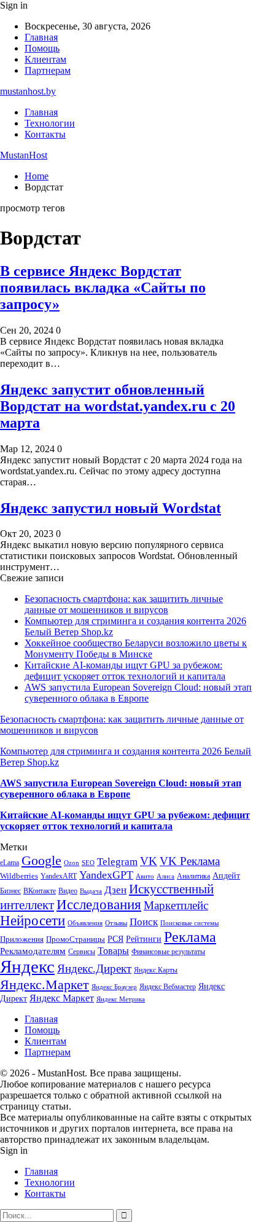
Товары (113, 951)
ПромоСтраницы (75, 939)
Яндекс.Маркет (44, 984)
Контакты (45, 134)
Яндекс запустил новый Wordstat (110, 508)
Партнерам (48, 70)
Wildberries (19, 876)
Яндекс (27, 966)
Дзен (115, 890)
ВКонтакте (39, 891)
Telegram (117, 862)
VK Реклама (190, 861)
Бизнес (10, 891)
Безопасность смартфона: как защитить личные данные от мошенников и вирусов (124, 604)
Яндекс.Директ (94, 968)
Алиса (165, 876)
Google (41, 860)
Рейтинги (144, 939)
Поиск (144, 922)
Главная (41, 37)
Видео (67, 891)
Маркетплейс (176, 905)
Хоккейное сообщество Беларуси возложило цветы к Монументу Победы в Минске (136, 648)
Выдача (91, 891)
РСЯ (115, 939)
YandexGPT (106, 875)
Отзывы (116, 923)
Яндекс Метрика (120, 999)
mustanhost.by (28, 91)
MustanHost (23, 155)
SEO (88, 862)
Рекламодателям (33, 951)
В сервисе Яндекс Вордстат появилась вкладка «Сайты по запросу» (103, 287)
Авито (145, 876)
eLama (9, 862)
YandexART (59, 876)
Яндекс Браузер (114, 987)
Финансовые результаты (168, 951)
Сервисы (81, 951)
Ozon (71, 863)
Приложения (22, 939)
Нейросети (32, 920)
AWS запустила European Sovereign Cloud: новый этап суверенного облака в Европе (138, 692)
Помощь (42, 48)
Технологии (50, 123)
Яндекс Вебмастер (167, 986)
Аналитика (193, 876)
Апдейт (226, 875)
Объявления (85, 923)
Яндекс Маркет (61, 998)
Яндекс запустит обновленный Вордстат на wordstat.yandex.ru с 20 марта (117, 406)
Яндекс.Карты (155, 970)
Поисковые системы (189, 922)
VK (148, 861)
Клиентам (45, 59)
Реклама (190, 937)
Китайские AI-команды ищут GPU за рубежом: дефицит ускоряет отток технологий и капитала (125, 670)
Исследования (98, 904)
